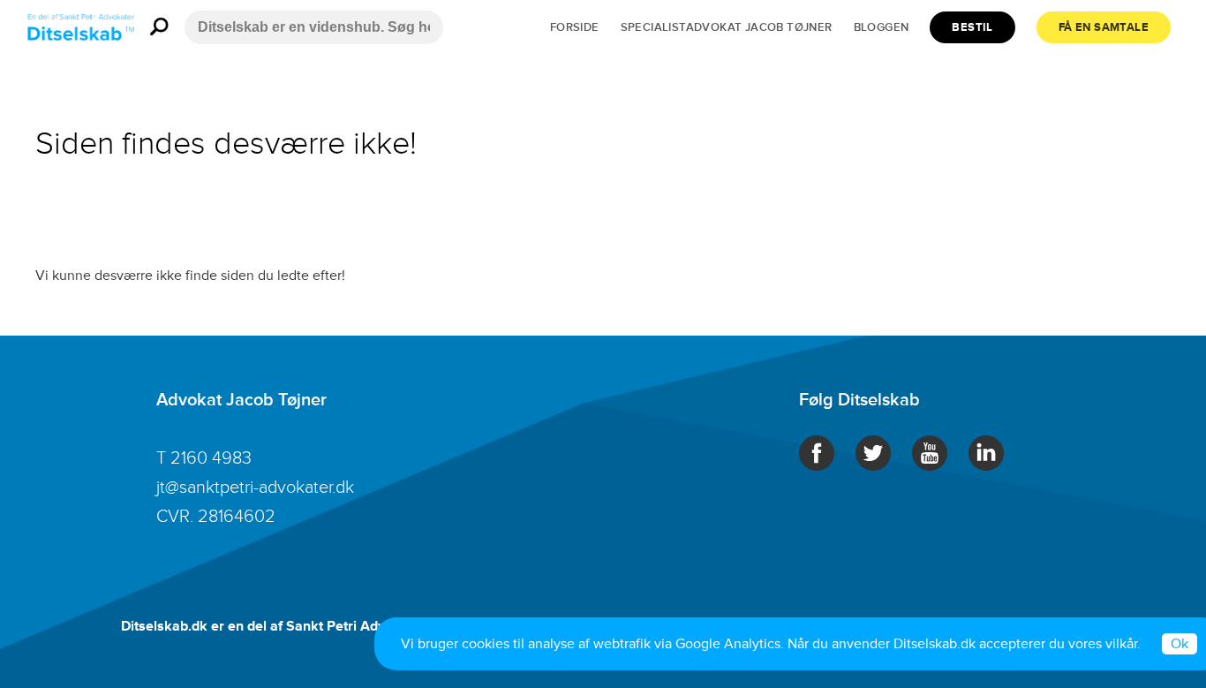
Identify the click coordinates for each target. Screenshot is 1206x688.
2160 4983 (211, 458)
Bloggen (881, 27)
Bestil (972, 27)
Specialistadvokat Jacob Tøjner (727, 27)
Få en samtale (1104, 27)
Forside (574, 27)
